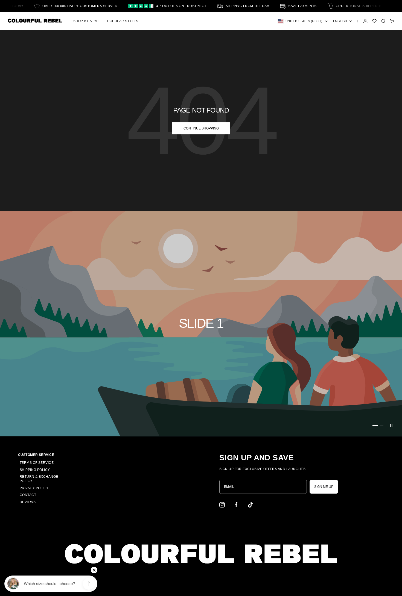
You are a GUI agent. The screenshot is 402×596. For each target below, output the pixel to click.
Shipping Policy (35, 470)
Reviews (28, 502)
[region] (201, 323)
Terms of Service (37, 463)
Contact (28, 495)
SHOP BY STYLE (87, 21)
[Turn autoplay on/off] (391, 425)
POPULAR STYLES (122, 21)
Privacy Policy (34, 488)
